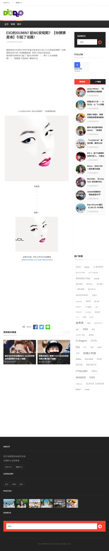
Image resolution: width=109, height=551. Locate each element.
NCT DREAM (93, 272)
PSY (85, 347)
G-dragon (81, 340)
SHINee (78, 359)
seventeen (82, 295)
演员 (93, 329)
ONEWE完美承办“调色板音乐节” (94, 193)
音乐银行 (100, 284)
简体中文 (6, 3)
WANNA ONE (83, 278)
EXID (92, 377)
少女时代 (98, 267)
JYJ (77, 353)
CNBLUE (79, 384)
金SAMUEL (92, 289)
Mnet (91, 317)
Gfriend (79, 312)
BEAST (78, 389)
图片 (19, 24)
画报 (89, 323)
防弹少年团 (89, 353)
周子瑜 (96, 301)
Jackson (79, 301)
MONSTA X (98, 323)
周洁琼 (97, 312)
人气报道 (98, 82)
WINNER (81, 377)
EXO (78, 267)
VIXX (85, 329)
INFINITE (91, 364)
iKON (94, 340)
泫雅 (84, 317)
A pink (87, 389)
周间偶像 (79, 284)
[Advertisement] (72, 11)
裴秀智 (91, 335)
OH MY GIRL (80, 335)
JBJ (96, 307)
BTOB (79, 364)
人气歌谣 (88, 307)
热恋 (92, 347)
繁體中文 (19, 3)
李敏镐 (99, 359)
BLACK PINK (80, 272)
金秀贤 (79, 322)
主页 (7, 24)
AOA (88, 301)
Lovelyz (88, 312)
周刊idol (89, 284)
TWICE (86, 267)
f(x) (78, 347)
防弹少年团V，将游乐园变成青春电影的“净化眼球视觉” (95, 117)
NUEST (78, 307)
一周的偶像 (80, 289)
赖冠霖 (96, 278)
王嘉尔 (94, 295)
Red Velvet (89, 359)
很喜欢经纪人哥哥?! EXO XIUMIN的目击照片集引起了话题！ (20, 357)
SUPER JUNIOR (95, 383)
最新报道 (82, 82)
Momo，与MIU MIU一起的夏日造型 (95, 167)
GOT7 (99, 347)
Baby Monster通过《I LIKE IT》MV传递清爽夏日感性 (95, 207)
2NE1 (94, 371)
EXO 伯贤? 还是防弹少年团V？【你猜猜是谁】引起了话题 (53, 357)
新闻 (13, 24)
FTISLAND (82, 371)
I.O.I (77, 317)
